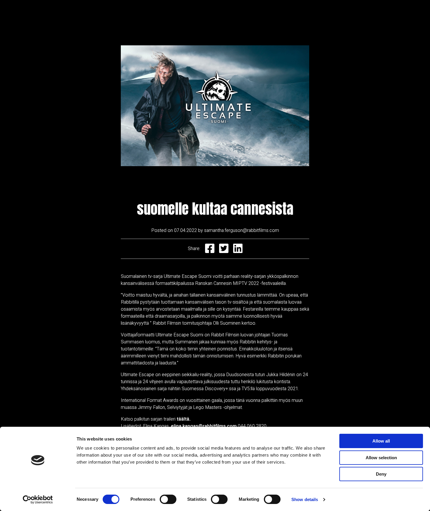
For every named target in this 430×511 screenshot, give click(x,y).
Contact (331, 12)
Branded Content (191, 12)
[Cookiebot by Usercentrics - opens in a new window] (37, 499)
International (237, 12)
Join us (301, 12)
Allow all (381, 440)
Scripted (150, 12)
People (272, 12)
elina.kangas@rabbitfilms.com (204, 426)
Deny (381, 474)
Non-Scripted (112, 12)
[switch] (168, 499)
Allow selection (381, 457)
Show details (304, 499)
